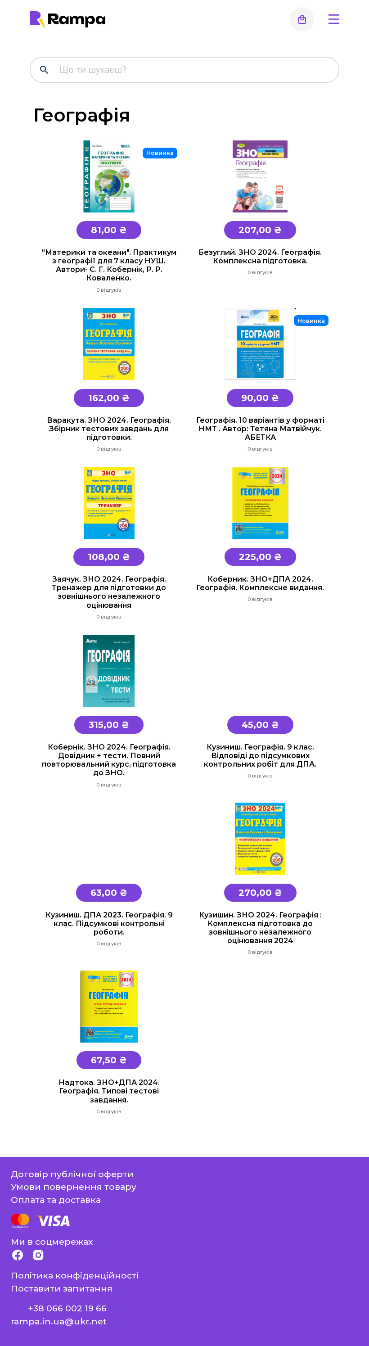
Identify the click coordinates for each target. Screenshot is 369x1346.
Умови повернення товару (73, 1186)
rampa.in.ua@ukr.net (59, 1321)
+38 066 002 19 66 (67, 1308)
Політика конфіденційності (75, 1275)
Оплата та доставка (56, 1199)
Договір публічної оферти (72, 1174)
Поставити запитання (61, 1288)
